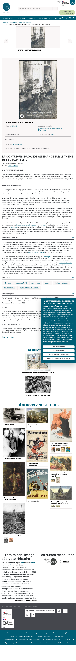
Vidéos (58, 18)
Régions (37, 633)
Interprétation (10, 237)
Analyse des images (11, 185)
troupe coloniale (9, 288)
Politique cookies (44, 643)
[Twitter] (65, 611)
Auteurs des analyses (22, 633)
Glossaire (55, 633)
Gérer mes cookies (28, 643)
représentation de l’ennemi (29, 288)
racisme (47, 283)
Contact (68, 639)
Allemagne (8, 283)
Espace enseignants (11, 643)
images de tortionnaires (36, 253)
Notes (4, 307)
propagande (48, 257)
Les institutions (59, 636)
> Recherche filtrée (23, 12)
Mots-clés (20, 18)
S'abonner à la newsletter (68, 12)
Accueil (5, 22)
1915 (52, 134)
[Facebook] (33, 615)
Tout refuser (58, 351)
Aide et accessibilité (44, 636)
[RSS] (59, 611)
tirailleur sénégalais (61, 283)
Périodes (31, 18)
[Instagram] (27, 615)
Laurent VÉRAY (13, 166)
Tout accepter (59, 347)
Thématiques (7, 18)
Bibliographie (8, 294)
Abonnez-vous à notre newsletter (41, 611)
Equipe (12, 636)
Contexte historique (12, 170)
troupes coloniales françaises (26, 225)
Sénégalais (43, 225)
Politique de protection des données (29, 639)
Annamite (14, 227)
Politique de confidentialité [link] (58, 359)
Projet (65, 633)
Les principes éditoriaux (26, 636)
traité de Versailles (65, 263)
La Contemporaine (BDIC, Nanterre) (50, 128)
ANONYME (13, 126)
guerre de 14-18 (21, 283)
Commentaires (8, 337)
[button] (70, 41)
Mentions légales (9, 639)
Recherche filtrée (45, 18)
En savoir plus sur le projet (25, 600)
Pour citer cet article (11, 324)
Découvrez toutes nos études (20, 22)
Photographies (17, 144)
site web (43, 130)
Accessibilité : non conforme (62, 643)
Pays (46, 633)
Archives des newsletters (53, 639)
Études (9, 633)
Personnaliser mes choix (59, 355)
